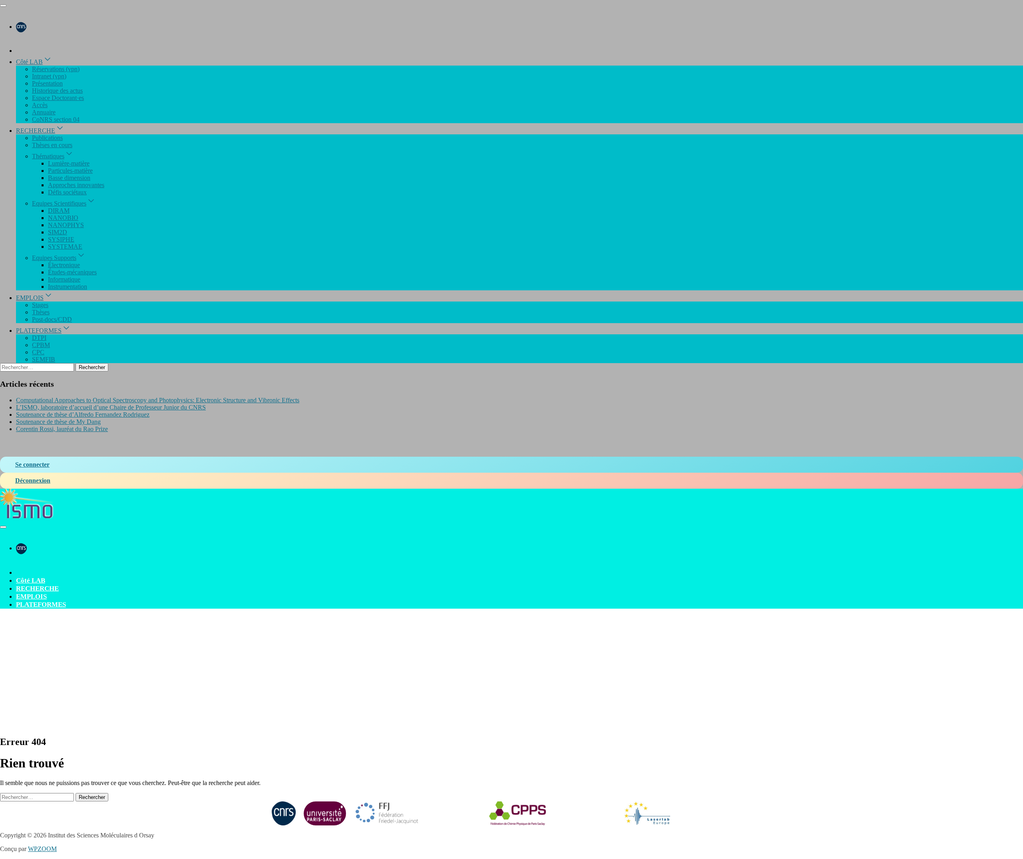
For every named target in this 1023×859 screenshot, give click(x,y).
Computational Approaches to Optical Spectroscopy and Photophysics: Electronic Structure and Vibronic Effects (157, 400)
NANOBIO (63, 217)
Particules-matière (70, 170)
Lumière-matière (69, 163)
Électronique (64, 265)
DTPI (39, 337)
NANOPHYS (66, 225)
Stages (40, 305)
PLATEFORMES (39, 330)
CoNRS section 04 (56, 119)
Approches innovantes (76, 185)
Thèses (41, 312)
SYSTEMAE (65, 246)
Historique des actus (57, 90)
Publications (47, 137)
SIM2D (57, 232)
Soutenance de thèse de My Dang (58, 421)
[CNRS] (21, 26)
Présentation (47, 83)
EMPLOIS (30, 297)
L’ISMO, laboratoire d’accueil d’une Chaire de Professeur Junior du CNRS (111, 407)
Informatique (64, 279)
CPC (38, 352)
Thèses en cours (52, 145)
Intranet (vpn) (49, 76)
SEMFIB (43, 359)
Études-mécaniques (72, 272)
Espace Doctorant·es (58, 97)
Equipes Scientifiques (59, 203)
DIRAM (59, 210)
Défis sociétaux (67, 192)
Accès (40, 105)
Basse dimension (69, 177)
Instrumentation (67, 286)
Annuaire (44, 112)
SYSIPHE (61, 239)
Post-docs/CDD (52, 319)
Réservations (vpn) (56, 69)
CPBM (41, 345)
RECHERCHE (35, 130)
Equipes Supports (54, 257)
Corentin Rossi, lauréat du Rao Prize (62, 429)
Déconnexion (32, 480)
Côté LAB (29, 61)
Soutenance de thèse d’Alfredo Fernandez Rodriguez (82, 414)
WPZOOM (42, 848)
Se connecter (32, 464)
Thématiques (48, 156)
